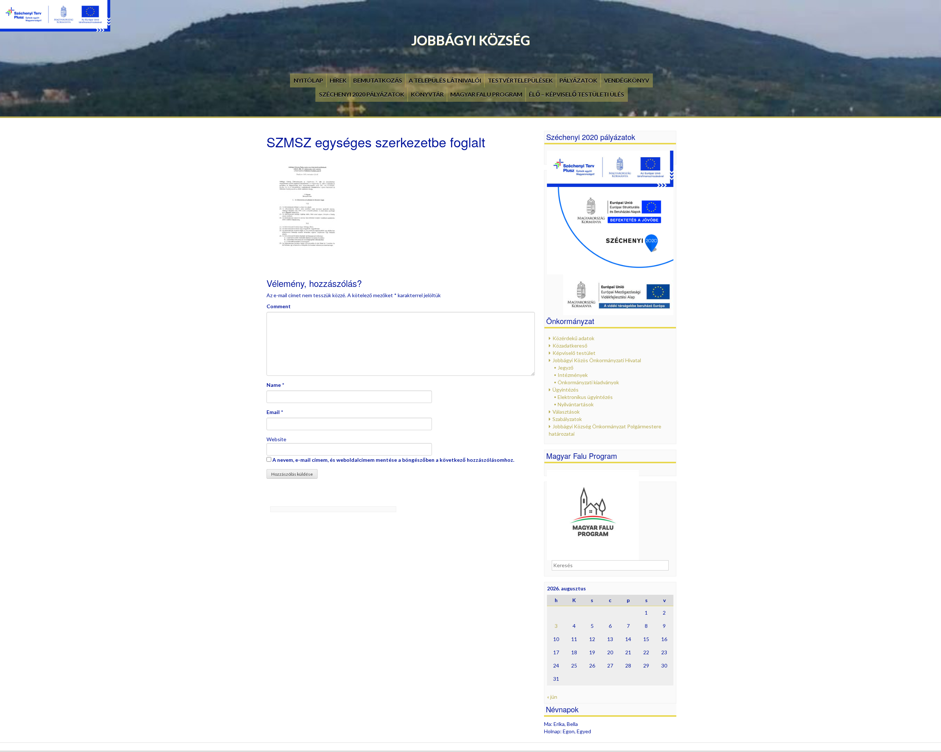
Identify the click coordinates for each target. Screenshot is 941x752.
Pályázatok (578, 80)
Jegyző (565, 367)
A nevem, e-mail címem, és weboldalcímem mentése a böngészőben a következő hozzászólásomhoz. (393, 460)
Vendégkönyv (626, 80)
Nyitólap (308, 80)
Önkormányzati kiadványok (588, 382)
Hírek (338, 80)
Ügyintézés (565, 389)
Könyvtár (427, 94)
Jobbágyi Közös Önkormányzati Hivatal (596, 360)
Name (273, 385)
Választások (566, 412)
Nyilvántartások (576, 404)
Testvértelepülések (520, 80)
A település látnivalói (445, 80)
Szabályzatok (567, 419)
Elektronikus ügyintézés (585, 397)
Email (273, 412)
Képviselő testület (573, 353)
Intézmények (573, 375)
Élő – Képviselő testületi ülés (576, 94)
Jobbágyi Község (470, 40)
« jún (552, 697)
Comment (278, 306)
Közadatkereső (569, 345)
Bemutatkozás (377, 80)
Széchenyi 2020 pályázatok (361, 94)
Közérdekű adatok (573, 338)
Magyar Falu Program (486, 94)
